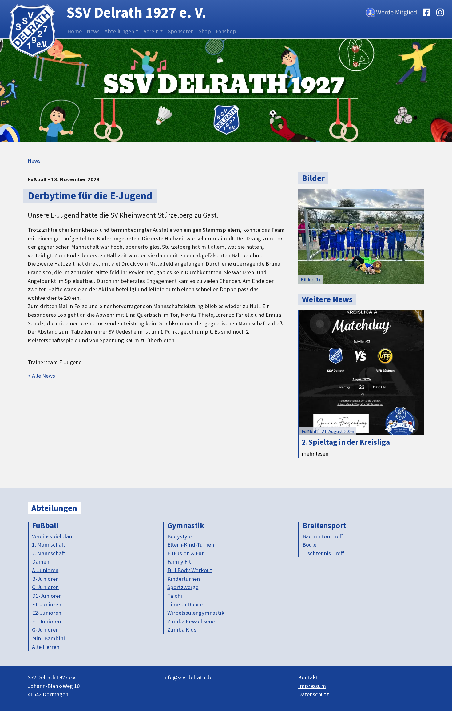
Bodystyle (179, 536)
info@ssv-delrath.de (187, 677)
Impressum (312, 685)
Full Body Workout (189, 570)
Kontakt (308, 677)
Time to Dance (185, 604)
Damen (40, 561)
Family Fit (179, 561)
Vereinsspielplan (52, 536)
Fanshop (226, 31)
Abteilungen (119, 31)
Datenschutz (313, 694)
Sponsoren (181, 31)
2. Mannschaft (48, 553)
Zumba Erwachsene (191, 621)
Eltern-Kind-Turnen (190, 544)
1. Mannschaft (48, 544)
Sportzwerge (182, 587)
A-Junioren (45, 570)
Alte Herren (45, 646)
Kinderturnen (183, 578)
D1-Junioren (47, 595)
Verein (151, 31)
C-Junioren (45, 587)
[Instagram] (440, 11)
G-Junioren (45, 629)
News (93, 31)
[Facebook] (426, 11)
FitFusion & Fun (186, 553)
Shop (205, 31)
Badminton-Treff (323, 536)
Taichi (174, 595)
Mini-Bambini (48, 638)
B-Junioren (45, 578)
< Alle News (41, 375)
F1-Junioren (46, 621)
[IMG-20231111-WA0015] (361, 235)
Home (74, 31)
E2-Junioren (46, 612)
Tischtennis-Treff (323, 553)
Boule (309, 544)
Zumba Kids (181, 629)
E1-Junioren (46, 604)
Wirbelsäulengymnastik (195, 612)
